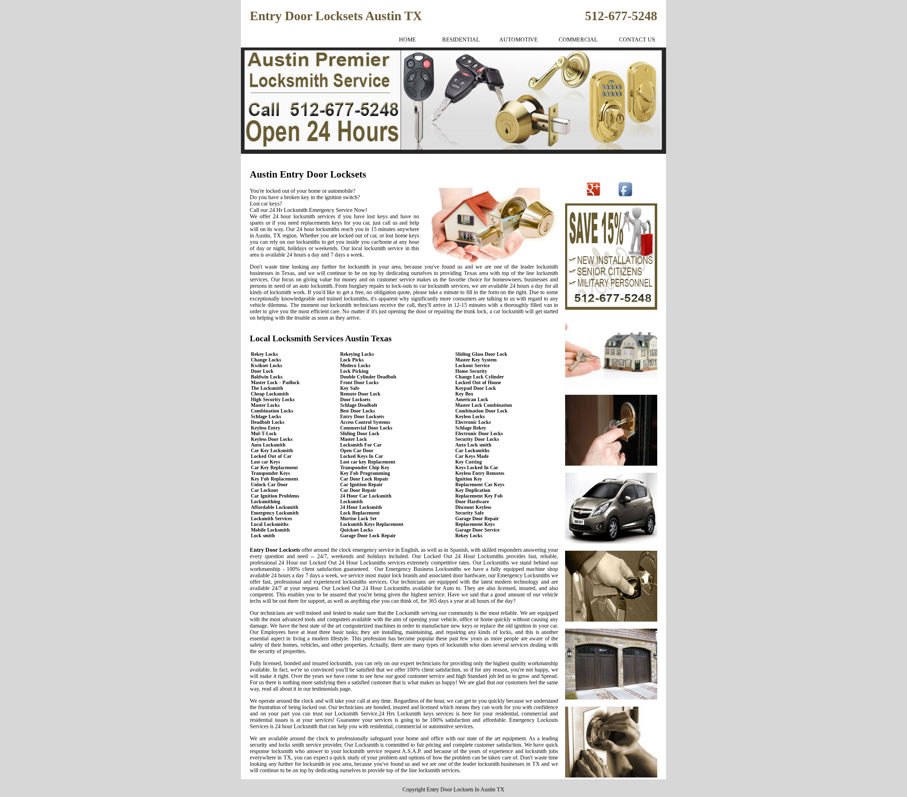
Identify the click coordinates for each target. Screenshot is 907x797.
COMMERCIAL (578, 40)
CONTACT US (637, 40)
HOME (407, 40)
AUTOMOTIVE (518, 40)
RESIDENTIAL (461, 40)
